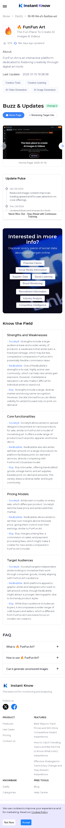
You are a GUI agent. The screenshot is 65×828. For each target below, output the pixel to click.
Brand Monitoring (32, 283)
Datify (19, 16)
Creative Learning (37, 82)
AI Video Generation (16, 89)
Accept (26, 822)
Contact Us (9, 741)
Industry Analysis (32, 298)
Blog (36, 786)
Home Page (15, 115)
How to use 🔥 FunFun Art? (32, 657)
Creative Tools (13, 82)
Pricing (7, 735)
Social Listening (44, 276)
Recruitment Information (32, 291)
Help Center (41, 792)
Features (8, 723)
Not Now (9, 822)
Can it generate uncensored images (32, 668)
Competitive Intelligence (32, 305)
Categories (9, 792)
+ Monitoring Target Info (41, 115)
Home (6, 16)
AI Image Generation (45, 89)
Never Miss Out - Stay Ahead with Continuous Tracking (32, 215)
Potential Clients (32, 263)
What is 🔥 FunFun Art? (32, 646)
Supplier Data (20, 276)
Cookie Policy (39, 812)
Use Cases (8, 729)
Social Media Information (32, 269)
